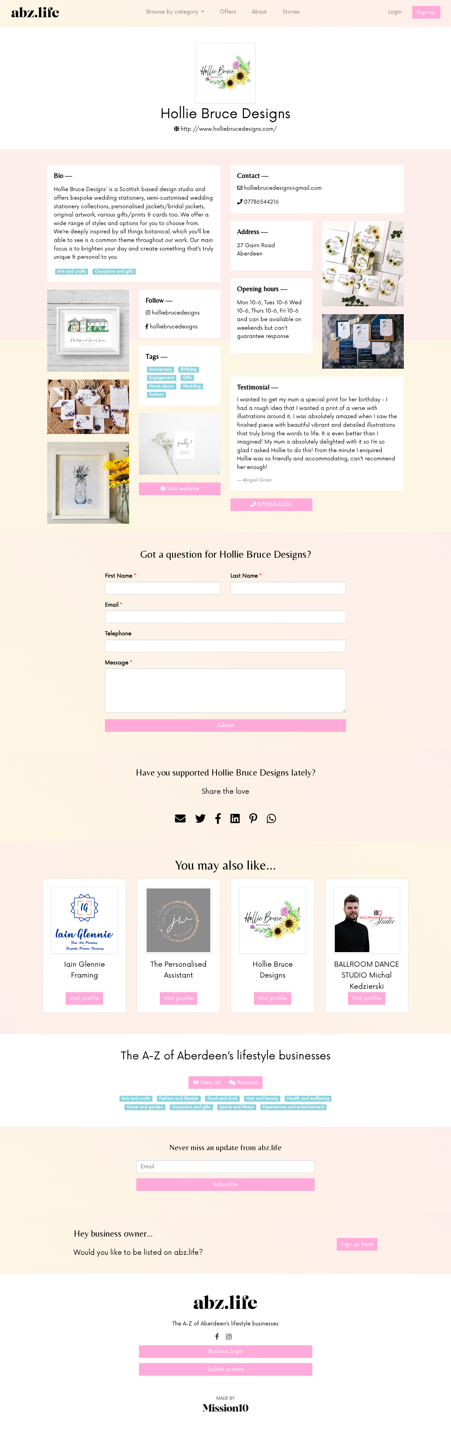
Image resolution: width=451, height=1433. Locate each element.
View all (210, 1082)
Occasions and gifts (114, 271)
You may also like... (225, 865)
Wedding (192, 386)
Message (116, 662)
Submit (225, 725)
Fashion (156, 394)
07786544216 (260, 202)
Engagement (161, 377)
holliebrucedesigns (175, 313)
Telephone (118, 633)
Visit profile (84, 998)
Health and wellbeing (308, 1098)
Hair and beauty (262, 1098)
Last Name (244, 576)
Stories (291, 12)
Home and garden (145, 1107)
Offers (228, 12)
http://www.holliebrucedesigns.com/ (228, 129)
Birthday (189, 369)
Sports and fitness (237, 1107)
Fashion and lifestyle (178, 1098)
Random (246, 1082)
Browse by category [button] (173, 12)
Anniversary (160, 369)
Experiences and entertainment (293, 1107)
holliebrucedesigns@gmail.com (282, 188)
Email (112, 605)
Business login (225, 1351)
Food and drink (222, 1098)
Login (395, 12)
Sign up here (357, 1244)
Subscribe (225, 1184)
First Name (118, 576)
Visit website (182, 488)
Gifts (187, 377)
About (259, 12)
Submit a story (226, 1369)
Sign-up (426, 12)
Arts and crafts (71, 271)
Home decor (161, 386)
